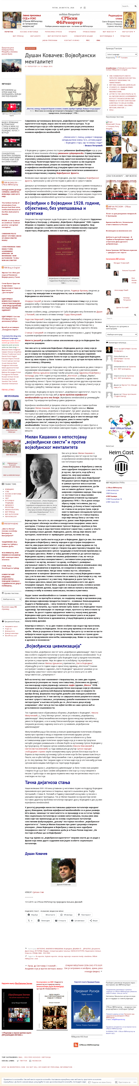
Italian (4, 368)
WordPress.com (11, 636)
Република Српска (53, 32)
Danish (4, 356)
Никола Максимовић (82, 746)
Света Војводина (84, 663)
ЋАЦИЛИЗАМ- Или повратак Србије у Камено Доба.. (10, 544)
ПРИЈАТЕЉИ (125, 36)
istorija (60, 956)
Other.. (111, 110)
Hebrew (10, 363)
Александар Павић (121, 290)
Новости (28, 953)
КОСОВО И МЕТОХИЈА (29, 32)
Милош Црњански (41, 372)
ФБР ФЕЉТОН (108, 32)
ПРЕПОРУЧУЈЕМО (11, 524)
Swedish (5, 381)
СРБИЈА (35, 953)
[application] (11, 142)
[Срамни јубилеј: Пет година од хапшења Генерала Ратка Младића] (113, 138)
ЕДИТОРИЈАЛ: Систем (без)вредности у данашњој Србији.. (11, 318)
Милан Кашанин (42, 408)
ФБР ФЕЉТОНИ (11, 455)
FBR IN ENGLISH (11, 516)
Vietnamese (13, 384)
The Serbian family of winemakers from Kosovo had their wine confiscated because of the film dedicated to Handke (11, 208)
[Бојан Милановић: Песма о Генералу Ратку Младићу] (113, 125)
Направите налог (11, 626)
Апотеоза (72, 375)
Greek (4, 363)
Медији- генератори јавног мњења (56, 951)
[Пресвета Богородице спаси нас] (129, 129)
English (14, 356)
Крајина (72, 32)
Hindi (15, 363)
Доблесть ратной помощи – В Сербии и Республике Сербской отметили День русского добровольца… (119, 240)
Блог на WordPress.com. (14, 1067)
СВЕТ (7, 498)
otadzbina (87, 956)
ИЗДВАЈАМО (9, 489)
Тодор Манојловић (73, 314)
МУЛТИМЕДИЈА (106, 36)
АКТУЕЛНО (30, 48)
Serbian (10, 377)
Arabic (10, 350)
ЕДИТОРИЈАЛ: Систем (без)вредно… (122, 360)
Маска (87, 685)
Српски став (38, 892)
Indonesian (14, 365)
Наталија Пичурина (127, 299)
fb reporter (40, 956)
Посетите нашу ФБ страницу (9, 608)
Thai (9, 381)
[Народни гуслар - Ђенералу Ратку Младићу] (129, 145)
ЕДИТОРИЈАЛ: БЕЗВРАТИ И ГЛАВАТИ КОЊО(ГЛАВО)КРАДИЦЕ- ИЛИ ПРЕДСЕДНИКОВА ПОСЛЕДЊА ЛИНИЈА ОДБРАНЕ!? (11, 304)
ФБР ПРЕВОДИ (14, 413)
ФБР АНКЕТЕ (35, 36)
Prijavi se (8, 629)
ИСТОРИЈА (38, 951)
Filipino (11, 359)
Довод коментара (11, 633)
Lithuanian (11, 370)
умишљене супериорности (70, 153)
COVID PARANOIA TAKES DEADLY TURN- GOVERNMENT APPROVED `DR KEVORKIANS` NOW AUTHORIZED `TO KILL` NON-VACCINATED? (11, 253)
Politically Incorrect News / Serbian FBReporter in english (121, 69)
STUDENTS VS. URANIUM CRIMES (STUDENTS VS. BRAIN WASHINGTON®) (121, 89)
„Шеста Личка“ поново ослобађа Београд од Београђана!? (9, 532)
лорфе (72, 685)
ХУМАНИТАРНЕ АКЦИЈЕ (83, 36)
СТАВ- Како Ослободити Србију (10, 567)
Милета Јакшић (33, 340)
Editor (116, 349)
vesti (36, 959)
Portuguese (6, 374)
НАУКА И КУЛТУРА (12, 510)
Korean (16, 368)
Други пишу (29, 951)
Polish (18, 372)
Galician (10, 361)
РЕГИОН (8, 496)
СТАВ (7, 491)
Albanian (5, 350)
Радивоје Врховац (79, 290)
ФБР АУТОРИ (127, 32)
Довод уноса (10, 631)
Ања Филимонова (134, 280)
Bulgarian (16, 350)
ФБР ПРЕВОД (18, 36)
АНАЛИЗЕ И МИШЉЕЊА (54, 949)
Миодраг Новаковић (121, 263)
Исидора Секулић (33, 301)
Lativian (4, 370)
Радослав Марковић (34, 319)
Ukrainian (5, 384)
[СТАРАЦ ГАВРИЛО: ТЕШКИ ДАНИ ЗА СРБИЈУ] (129, 162)
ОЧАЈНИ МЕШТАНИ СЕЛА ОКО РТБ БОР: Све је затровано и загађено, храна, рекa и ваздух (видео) (83, 968)
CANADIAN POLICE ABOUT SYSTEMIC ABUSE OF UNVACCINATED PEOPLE (11, 237)
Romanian (14, 374)
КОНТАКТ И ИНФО (71, 40)
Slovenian (5, 379)
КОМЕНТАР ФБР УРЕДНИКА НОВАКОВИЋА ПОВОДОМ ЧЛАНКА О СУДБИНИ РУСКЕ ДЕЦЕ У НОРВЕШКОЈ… (11, 580)
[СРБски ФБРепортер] (69, 20)
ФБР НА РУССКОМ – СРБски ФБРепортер (118, 208)
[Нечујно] (18, 145)
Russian (4, 377)
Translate (124, 58)
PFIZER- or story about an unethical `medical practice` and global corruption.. (11, 223)
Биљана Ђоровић (128, 270)
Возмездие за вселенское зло (119, 231)
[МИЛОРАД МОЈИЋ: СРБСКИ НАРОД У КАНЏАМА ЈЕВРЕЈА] (113, 155)
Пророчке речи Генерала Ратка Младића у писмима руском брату (10, 51)
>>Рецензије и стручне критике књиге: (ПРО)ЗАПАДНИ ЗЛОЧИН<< (16, 1034)
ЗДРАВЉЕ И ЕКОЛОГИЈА (9, 506)
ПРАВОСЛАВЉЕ (89, 32)
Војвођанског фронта (68, 173)
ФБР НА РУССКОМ (11, 514)
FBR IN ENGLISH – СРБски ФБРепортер (10, 183)
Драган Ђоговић (122, 307)
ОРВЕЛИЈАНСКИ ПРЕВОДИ (11, 431)
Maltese (4, 372)
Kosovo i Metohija (42, 1057)
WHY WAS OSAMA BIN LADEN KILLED (122, 85)
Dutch (9, 356)
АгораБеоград (111, 68)
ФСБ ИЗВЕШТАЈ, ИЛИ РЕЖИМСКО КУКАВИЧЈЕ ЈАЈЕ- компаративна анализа (11, 556)
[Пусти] (5, 145)
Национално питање (93, 951)
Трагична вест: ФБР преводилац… (125, 368)
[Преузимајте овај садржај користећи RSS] (3, 182)
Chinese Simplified (14, 352)
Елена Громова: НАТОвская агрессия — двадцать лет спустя (121, 251)
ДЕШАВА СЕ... (77, 949)
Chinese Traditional (9, 354)
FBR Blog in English (12, 268)
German (17, 361)
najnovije (67, 956)
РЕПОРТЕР (32, 66)
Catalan (4, 352)
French (4, 361)
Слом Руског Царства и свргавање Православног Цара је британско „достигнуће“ (11, 287)
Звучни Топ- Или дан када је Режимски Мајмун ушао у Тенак (11, 275)
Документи (96, 949)
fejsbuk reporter (51, 956)
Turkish (14, 381)
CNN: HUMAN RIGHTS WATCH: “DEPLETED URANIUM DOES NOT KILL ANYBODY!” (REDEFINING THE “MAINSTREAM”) (122, 79)
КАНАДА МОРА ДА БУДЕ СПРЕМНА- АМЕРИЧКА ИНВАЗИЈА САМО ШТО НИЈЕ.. (11, 193)
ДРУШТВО (87, 949)
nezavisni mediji (77, 956)
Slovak (16, 377)
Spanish (12, 379)
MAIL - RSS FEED (44, 953)
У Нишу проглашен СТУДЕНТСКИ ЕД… (125, 395)
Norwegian (12, 372)
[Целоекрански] (20, 145)
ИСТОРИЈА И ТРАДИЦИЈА (9, 502)
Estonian (5, 359)
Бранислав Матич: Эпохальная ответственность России (119, 223)
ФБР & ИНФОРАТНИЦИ (11, 475)
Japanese (10, 368)
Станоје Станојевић (34, 332)
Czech (18, 354)
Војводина (68, 949)
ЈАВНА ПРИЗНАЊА (49, 40)
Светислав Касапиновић (36, 748)
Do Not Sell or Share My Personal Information (49, 1067)
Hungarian (5, 365)
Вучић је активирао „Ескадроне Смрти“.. (10, 328)
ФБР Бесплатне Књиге (57, 36)
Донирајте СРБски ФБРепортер (117, 1016)
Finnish (16, 359)
